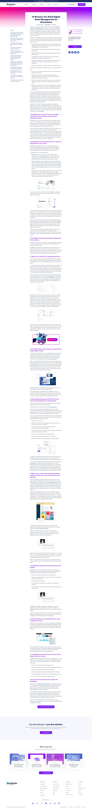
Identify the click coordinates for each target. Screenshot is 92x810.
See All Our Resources (46, 772)
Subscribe (75, 46)
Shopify (53, 660)
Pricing (48, 4)
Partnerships (68, 790)
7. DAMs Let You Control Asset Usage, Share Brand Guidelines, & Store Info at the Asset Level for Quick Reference (16, 63)
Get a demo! (77, 31)
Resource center (56, 784)
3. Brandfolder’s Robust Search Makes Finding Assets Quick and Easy (16, 44)
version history (52, 276)
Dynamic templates (53, 359)
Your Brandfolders (71, 4)
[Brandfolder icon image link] (59, 803)
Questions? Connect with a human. (46, 706)
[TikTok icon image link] (50, 803)
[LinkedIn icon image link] (33, 803)
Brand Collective (69, 784)
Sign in (42, 795)
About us (80, 784)
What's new (42, 790)
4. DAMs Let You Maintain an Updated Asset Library (15, 48)
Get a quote (42, 784)
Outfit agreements (81, 788)
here (58, 413)
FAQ (54, 792)
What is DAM (55, 788)
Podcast (67, 786)
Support (41, 792)
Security (79, 790)
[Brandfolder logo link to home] (11, 4)
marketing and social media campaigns (52, 164)
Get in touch (80, 794)
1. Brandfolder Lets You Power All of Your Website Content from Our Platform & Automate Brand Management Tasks (17, 34)
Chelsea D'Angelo (40, 24)
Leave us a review (69, 794)
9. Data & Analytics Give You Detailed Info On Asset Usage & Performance (16, 72)
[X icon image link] (37, 803)
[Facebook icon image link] (41, 803)
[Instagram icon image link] (54, 803)
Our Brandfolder (56, 786)
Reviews (67, 792)
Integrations (55, 790)
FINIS (58, 222)
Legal (79, 786)
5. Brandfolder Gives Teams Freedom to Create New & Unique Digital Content (16, 52)
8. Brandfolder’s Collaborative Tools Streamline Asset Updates (16, 68)
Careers (79, 792)
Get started (81, 4)
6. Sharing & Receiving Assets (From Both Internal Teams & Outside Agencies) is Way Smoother (15, 57)
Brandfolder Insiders (41, 1)
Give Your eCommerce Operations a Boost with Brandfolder (17, 80)
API (53, 794)
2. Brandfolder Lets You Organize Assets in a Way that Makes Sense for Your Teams (16, 39)
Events (67, 788)
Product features (43, 786)
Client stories (34, 4)
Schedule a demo (46, 732)
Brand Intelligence (43, 788)
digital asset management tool (43, 683)
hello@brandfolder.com (46, 799)
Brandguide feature (53, 482)
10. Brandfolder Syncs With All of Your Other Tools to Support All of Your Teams (16, 76)
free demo (41, 111)
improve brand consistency (42, 528)
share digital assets (52, 407)
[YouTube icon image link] (46, 803)
